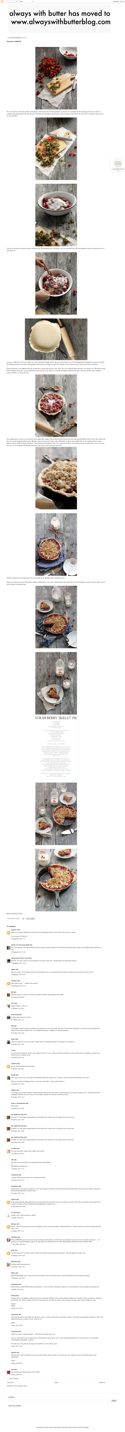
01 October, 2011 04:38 (17, 997)
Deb (12, 1026)
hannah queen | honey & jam (19, 958)
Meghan (13, 1090)
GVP (12, 1003)
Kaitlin (13, 1075)
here (21, 913)
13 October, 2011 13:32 (17, 1169)
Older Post (102, 1382)
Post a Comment (13, 1378)
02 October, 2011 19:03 (17, 1108)
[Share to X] (30, 919)
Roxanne (13, 1224)
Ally (12, 1160)
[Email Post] (23, 918)
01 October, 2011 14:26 (17, 1044)
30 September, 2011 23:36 (18, 986)
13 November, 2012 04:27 (18, 1244)
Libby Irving (15, 1014)
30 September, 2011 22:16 (18, 974)
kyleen (13, 1039)
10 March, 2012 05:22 (17, 1218)
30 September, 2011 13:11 (18, 939)
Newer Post (10, 1382)
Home (56, 1382)
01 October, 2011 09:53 (17, 1008)
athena (13, 969)
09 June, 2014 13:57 (16, 1374)
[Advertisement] (117, 66)
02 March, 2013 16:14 (17, 1289)
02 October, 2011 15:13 (17, 1097)
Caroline (13, 1148)
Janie (12, 1250)
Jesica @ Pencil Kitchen (18, 1103)
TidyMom (14, 1237)
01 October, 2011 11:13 (17, 1020)
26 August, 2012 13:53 (17, 1231)
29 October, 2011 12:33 (17, 1193)
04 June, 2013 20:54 (16, 1308)
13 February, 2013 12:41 (18, 1267)
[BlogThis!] (28, 919)
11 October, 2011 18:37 (17, 1154)
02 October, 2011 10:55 (17, 1084)
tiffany (13, 1273)
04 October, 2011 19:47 (17, 1120)
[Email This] (27, 919)
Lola (12, 1369)
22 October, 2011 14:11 (17, 1180)
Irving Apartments (16, 1202)
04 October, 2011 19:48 (17, 1131)
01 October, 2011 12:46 (17, 1033)
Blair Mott (14, 1262)
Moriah (13, 1295)
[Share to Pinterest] (34, 919)
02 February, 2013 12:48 (18, 1255)
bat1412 (13, 1199)
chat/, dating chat (26, 1202)
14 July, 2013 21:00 (16, 1325)
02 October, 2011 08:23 (17, 1069)
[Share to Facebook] (32, 919)
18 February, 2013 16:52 (18, 1278)
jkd (12, 992)
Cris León (14, 1213)
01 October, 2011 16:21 (17, 1057)
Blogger (86, 1427)
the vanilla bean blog (17, 1114)
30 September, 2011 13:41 (18, 952)
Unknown (14, 930)
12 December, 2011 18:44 (18, 1206)
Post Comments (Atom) (20, 1386)
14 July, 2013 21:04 (16, 1346)
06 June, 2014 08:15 (16, 1363)
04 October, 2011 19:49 (17, 1142)
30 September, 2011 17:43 (18, 963)
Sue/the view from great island (20, 945)
